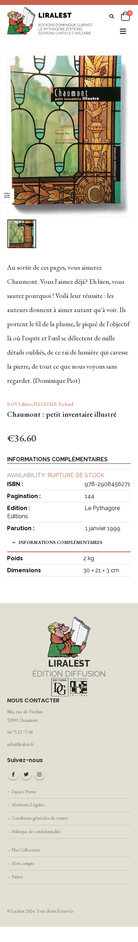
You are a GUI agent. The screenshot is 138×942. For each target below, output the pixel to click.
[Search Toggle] (111, 16)
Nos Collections (26, 850)
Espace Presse (24, 792)
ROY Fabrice (19, 404)
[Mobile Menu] (123, 31)
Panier (17, 877)
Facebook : (13, 774)
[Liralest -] (50, 20)
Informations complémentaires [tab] (60, 542)
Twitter (26, 774)
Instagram (39, 774)
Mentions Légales (28, 805)
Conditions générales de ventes (40, 818)
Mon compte (23, 863)
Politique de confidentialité (36, 832)
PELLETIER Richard (53, 404)
